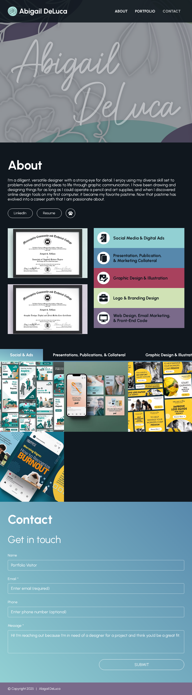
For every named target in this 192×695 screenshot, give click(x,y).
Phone (13, 602)
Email (13, 579)
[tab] (21, 355)
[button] (70, 213)
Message (16, 626)
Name (12, 555)
